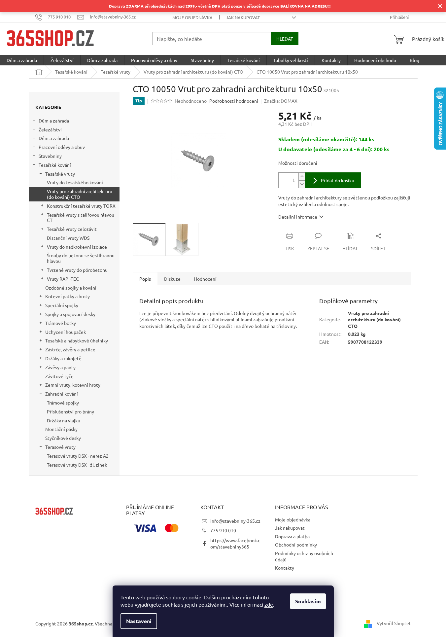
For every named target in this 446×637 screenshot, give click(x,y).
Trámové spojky (63, 403)
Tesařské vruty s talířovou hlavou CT (80, 217)
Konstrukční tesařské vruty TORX (81, 206)
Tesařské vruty (60, 174)
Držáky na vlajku (63, 420)
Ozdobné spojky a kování (70, 288)
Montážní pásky (61, 429)
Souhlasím (308, 601)
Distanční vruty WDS (68, 238)
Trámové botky (60, 323)
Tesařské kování (55, 165)
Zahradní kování (61, 394)
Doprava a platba (292, 536)
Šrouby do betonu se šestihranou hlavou (81, 258)
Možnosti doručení (297, 163)
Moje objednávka (192, 17)
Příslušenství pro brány (70, 411)
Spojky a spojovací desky (70, 314)
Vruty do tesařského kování (75, 182)
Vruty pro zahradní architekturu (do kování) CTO (79, 194)
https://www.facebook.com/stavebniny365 (235, 543)
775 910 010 (223, 530)
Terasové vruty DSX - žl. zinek (77, 465)
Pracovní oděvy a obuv (62, 147)
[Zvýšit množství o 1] (301, 176)
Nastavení (139, 621)
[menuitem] (22, 60)
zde (268, 604)
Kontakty (284, 568)
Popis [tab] (145, 279)
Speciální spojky (61, 305)
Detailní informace (297, 217)
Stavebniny (50, 156)
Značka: (280, 101)
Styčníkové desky (63, 438)
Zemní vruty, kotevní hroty (72, 385)
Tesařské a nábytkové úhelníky (76, 340)
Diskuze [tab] (172, 279)
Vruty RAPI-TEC (63, 279)
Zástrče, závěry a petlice (70, 349)
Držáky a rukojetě (63, 358)
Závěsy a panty (60, 367)
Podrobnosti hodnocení (233, 101)
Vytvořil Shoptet (394, 623)
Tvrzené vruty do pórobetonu (77, 270)
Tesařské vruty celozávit (72, 229)
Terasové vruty (60, 447)
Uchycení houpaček (65, 332)
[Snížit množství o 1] (301, 184)
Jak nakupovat (243, 17)
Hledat (284, 39)
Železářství (50, 129)
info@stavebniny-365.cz (235, 521)
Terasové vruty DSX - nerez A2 (78, 456)
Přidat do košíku (337, 180)
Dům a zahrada (54, 121)
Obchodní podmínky (296, 545)
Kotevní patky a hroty (67, 296)
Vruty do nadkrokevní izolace (77, 247)
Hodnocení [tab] (205, 279)
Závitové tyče (59, 376)
